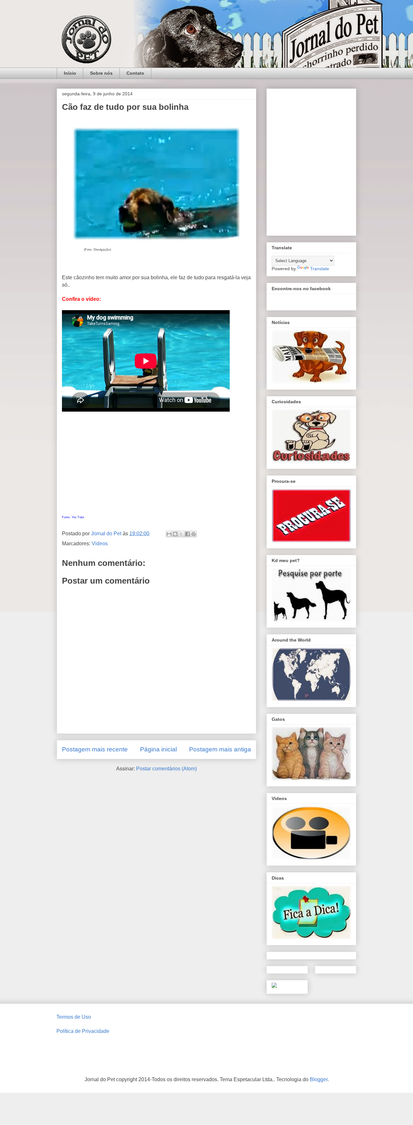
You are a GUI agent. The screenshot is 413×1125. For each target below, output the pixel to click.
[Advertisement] (156, 466)
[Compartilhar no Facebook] (187, 534)
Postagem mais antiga (220, 749)
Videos (100, 543)
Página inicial (158, 749)
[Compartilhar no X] (181, 534)
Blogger (318, 1079)
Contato (135, 73)
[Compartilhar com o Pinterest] (193, 534)
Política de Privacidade (82, 1031)
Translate (319, 268)
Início (70, 73)
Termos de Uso (73, 1017)
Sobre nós (101, 73)
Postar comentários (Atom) (166, 768)
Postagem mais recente (95, 749)
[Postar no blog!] (175, 534)
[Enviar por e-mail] (169, 534)
